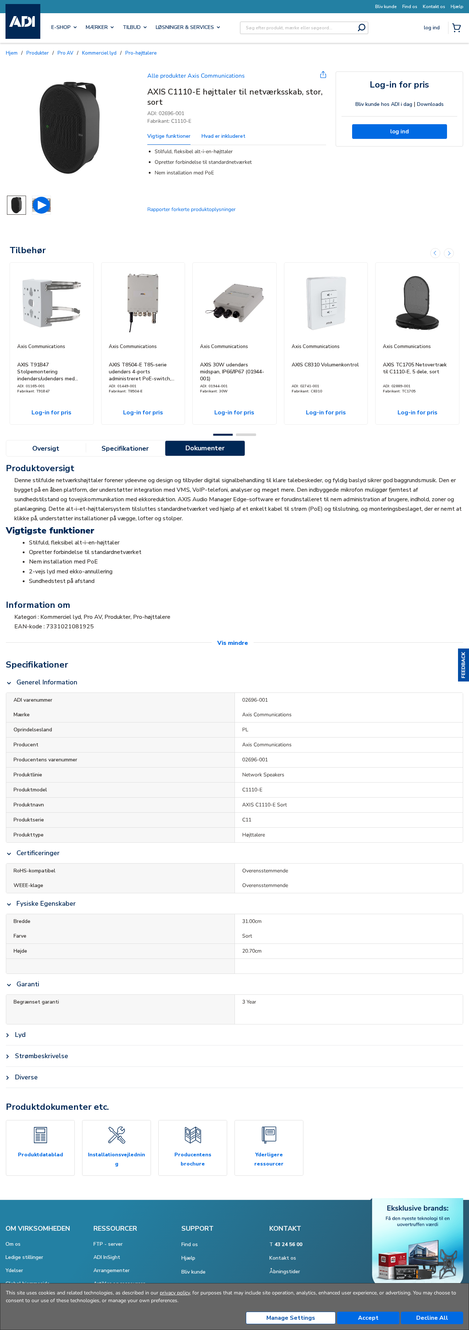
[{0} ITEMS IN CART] (458, 28)
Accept (368, 1318)
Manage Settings (290, 1318)
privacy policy (175, 1292)
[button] (463, 665)
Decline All (432, 1318)
